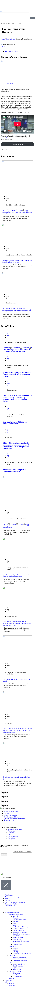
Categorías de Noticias (12, 912)
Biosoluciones (10, 39)
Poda (14, 923)
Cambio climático (18, 966)
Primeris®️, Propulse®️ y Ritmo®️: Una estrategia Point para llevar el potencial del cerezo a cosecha (17, 212)
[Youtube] (23, 2)
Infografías (12, 985)
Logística (15, 950)
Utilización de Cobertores (20, 932)
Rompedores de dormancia (21, 941)
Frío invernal (17, 936)
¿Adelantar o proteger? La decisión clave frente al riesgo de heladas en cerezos (17, 261)
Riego (14, 925)
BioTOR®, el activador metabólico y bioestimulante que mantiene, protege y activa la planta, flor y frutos (16, 310)
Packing (15, 948)
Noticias (10, 840)
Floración (15, 918)
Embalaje (15, 952)
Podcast (11, 984)
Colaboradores (17, 976)
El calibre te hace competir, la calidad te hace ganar (14, 470)
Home (3, 39)
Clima (9, 834)
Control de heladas (18, 928)
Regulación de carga (19, 930)
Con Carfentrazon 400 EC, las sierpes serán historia (15, 423)
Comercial (11, 833)
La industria (16, 975)
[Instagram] (18, 2)
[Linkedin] (12, 2)
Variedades (16, 921)
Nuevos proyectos (18, 937)
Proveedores (11, 838)
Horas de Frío (17, 969)
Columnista (16, 973)
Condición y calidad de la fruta (22, 953)
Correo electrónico (6, 851)
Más (6, 982)
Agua (14, 968)
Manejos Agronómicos (15, 829)
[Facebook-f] (7, 2)
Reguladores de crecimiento (21, 934)
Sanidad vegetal (17, 944)
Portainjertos (16, 943)
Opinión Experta (13, 836)
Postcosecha (11, 831)
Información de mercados (20, 959)
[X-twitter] (2, 2)
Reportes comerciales (19, 957)
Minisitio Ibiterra (17, 144)
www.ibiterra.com (6, 138)
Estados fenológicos (19, 964)
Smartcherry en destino (20, 960)
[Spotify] (7, 7)
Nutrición (15, 916)
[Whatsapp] (28, 2)
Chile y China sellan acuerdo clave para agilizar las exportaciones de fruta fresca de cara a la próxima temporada (16, 446)
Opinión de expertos (15, 971)
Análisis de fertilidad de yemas (22, 927)
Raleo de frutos (17, 939)
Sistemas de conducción (20, 920)
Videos (16, 51)
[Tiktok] (2, 7)
